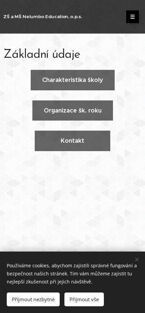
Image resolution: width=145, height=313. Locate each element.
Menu (132, 16)
